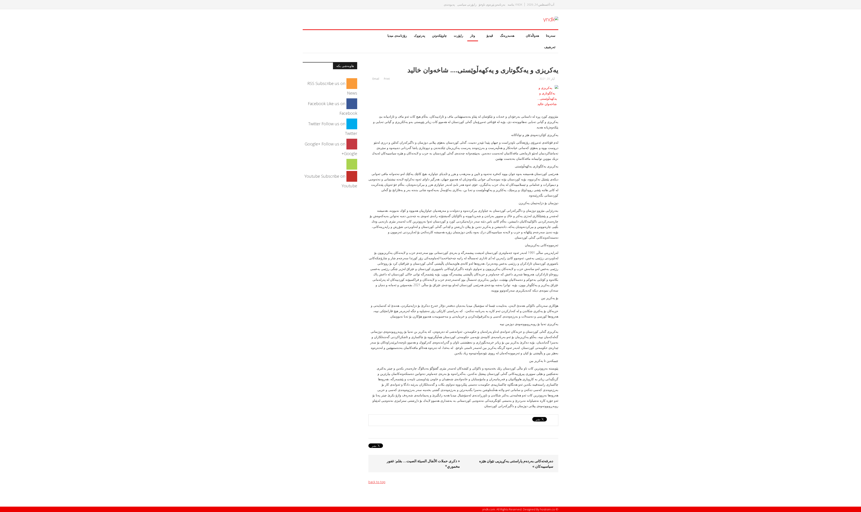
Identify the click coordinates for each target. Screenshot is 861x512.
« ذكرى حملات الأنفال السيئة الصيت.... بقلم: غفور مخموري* (423, 463)
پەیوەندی (449, 4)
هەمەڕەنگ (507, 35)
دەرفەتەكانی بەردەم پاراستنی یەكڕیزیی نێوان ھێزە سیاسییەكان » (516, 463)
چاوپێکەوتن (439, 35)
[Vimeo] (351, 164)
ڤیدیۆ (490, 35)
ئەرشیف (549, 47)
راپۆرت (458, 35)
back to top (376, 482)
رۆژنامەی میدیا (397, 35)
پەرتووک (419, 35)
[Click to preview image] (463, 96)
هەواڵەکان (532, 35)
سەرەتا (550, 35)
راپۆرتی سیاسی (466, 4)
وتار (472, 35)
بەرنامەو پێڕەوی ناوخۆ (492, 4)
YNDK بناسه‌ (515, 4)
